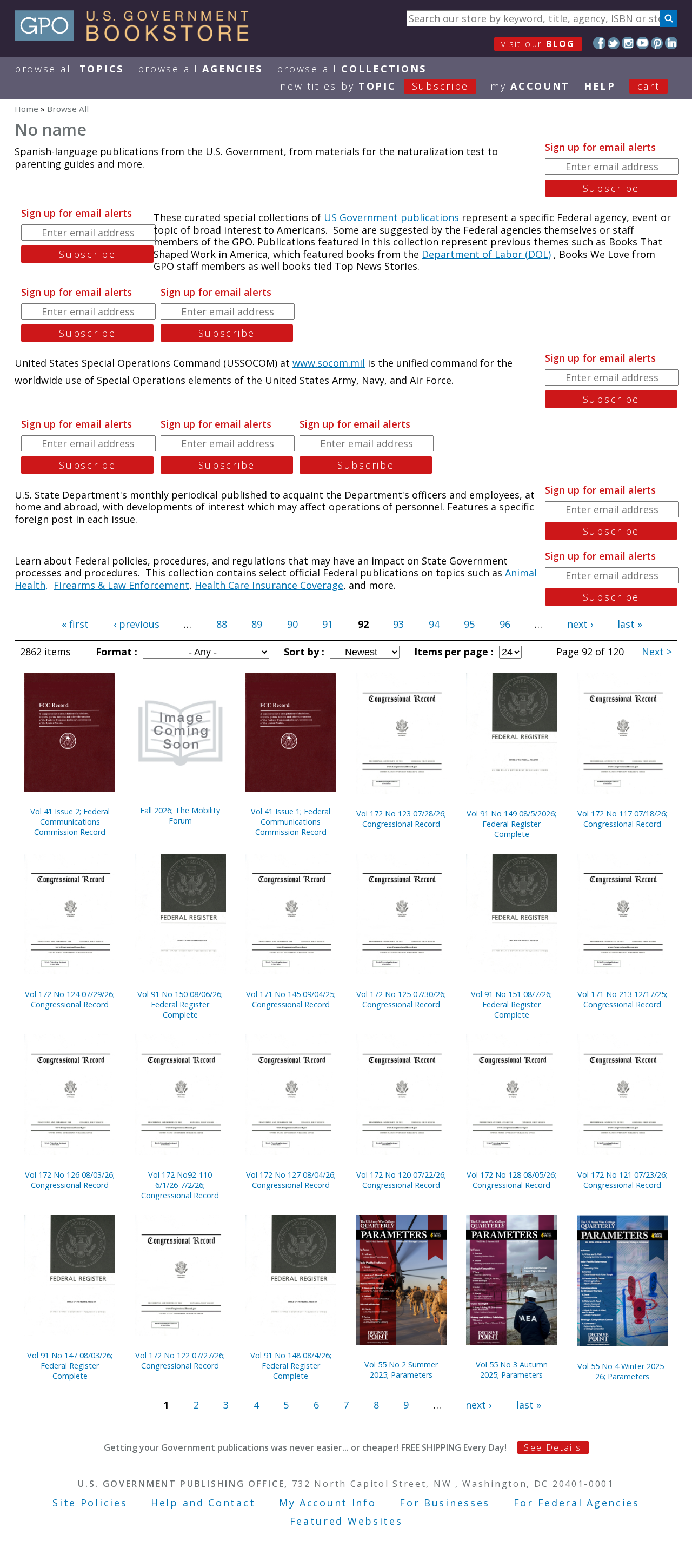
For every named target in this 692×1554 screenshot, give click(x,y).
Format (115, 651)
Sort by (303, 651)
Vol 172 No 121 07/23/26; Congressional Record (622, 1180)
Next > (657, 651)
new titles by (374, 85)
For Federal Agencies (577, 1502)
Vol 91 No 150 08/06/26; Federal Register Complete (180, 1004)
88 (221, 623)
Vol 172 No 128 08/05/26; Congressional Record (511, 1180)
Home (26, 108)
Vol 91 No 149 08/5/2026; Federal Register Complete (511, 823)
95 (469, 623)
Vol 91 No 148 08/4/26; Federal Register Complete (290, 1365)
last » (629, 623)
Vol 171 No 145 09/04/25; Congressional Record (291, 999)
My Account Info (327, 1502)
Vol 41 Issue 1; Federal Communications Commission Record (290, 821)
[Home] (136, 37)
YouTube (642, 43)
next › (580, 623)
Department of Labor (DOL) (486, 254)
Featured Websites (346, 1521)
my (530, 85)
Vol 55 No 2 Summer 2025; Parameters (401, 1369)
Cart (648, 85)
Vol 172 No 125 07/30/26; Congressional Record (401, 999)
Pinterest (657, 43)
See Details (552, 1447)
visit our (538, 44)
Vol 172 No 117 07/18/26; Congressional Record (622, 818)
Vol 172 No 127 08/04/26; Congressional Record (291, 1180)
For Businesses (445, 1502)
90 (292, 623)
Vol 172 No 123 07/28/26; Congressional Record (401, 818)
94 (434, 623)
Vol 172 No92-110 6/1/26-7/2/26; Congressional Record (180, 1185)
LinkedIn (671, 43)
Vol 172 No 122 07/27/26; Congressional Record (180, 1360)
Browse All (69, 68)
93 (398, 623)
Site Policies (89, 1502)
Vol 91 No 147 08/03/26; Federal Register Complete (69, 1365)
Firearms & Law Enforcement (121, 585)
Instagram (628, 43)
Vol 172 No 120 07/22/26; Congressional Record (401, 1180)
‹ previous (136, 623)
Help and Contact (203, 1502)
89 (256, 623)
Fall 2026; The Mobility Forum (180, 815)
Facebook (599, 43)
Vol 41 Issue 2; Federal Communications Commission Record (70, 821)
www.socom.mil (328, 362)
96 (505, 623)
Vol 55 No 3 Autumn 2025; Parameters (512, 1369)
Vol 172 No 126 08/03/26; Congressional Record (70, 1180)
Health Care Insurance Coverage (269, 585)
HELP (600, 85)
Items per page (452, 651)
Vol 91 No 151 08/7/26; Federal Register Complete (511, 1004)
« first (75, 623)
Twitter (614, 43)
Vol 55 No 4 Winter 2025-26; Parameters (622, 1371)
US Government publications (391, 217)
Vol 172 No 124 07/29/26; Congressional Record (70, 999)
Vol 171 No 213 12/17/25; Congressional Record (622, 999)
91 (327, 623)
